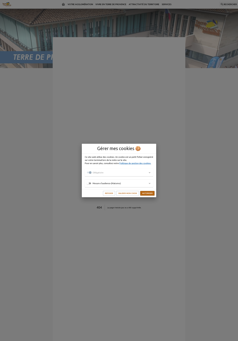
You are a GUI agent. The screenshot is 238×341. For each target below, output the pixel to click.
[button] (119, 172)
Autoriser (147, 193)
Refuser (109, 193)
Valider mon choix (127, 193)
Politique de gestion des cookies (135, 163)
